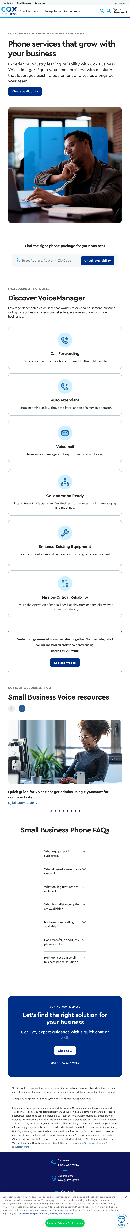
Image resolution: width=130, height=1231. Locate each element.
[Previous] (11, 708)
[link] (25, 91)
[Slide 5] (67, 810)
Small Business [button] (29, 11)
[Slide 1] (51, 810)
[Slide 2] (55, 810)
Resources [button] (70, 11)
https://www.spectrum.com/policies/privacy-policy (46, 1213)
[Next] (22, 708)
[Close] (126, 1197)
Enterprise (40, 3)
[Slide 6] (71, 810)
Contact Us (120, 3)
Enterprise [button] (51, 11)
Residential (8, 3)
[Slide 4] (63, 810)
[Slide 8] (79, 810)
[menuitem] (31, 12)
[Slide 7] (75, 810)
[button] (102, 11)
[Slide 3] (59, 810)
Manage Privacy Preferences (65, 1223)
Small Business (24, 3)
